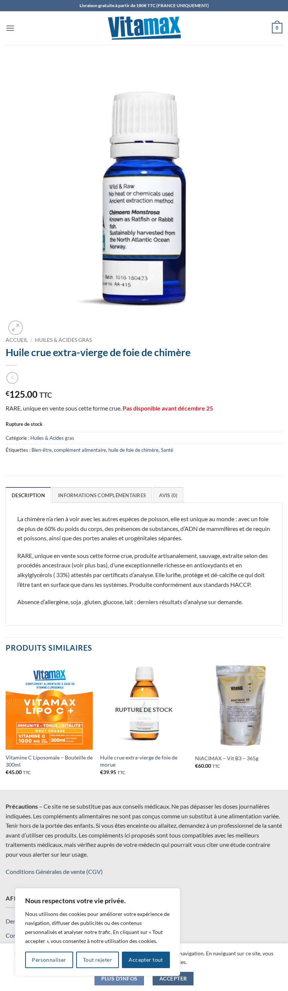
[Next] (282, 725)
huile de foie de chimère (133, 450)
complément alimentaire (80, 450)
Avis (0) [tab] (168, 495)
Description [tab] (28, 495)
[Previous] (6, 725)
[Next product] (12, 377)
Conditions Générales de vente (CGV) (54, 871)
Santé (167, 450)
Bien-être (42, 450)
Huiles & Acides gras (63, 340)
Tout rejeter (97, 959)
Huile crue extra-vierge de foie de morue (138, 761)
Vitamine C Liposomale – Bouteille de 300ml (49, 761)
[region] (97, 932)
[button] (10, 28)
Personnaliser (49, 959)
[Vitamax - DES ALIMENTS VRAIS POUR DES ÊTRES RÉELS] (144, 28)
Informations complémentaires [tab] (102, 495)
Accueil (17, 340)
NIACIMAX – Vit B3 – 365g (226, 758)
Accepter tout (146, 959)
